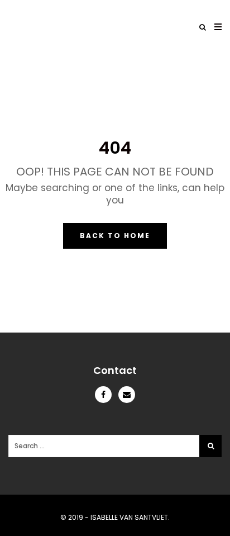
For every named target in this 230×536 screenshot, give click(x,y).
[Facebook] (106, 394)
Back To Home (115, 235)
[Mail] (126, 394)
